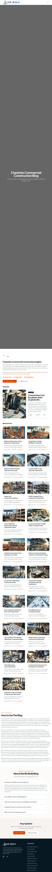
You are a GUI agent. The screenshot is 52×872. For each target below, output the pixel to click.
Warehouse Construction (32, 865)
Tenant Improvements (31, 867)
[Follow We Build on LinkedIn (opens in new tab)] (4, 857)
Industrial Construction (32, 863)
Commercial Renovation (32, 851)
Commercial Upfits (31, 849)
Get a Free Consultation (9, 381)
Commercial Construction (32, 846)
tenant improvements (40, 372)
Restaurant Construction (32, 858)
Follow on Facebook (32, 833)
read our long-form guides (23, 374)
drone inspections (11, 374)
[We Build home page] (11, 2)
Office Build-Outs (30, 853)
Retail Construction (31, 856)
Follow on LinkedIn (19, 832)
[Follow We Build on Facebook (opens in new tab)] (7, 857)
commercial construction (19, 372)
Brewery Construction (31, 870)
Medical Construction (31, 860)
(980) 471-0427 (24, 381)
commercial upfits (30, 372)
